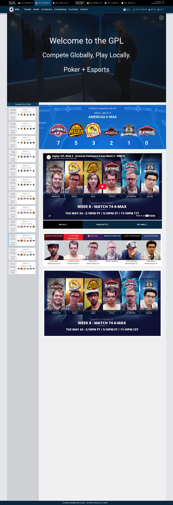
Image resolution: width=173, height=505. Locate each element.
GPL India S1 (129, 3)
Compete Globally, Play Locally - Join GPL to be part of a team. (85, 503)
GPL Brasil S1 (96, 3)
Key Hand (141, 225)
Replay (62, 225)
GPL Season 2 (27, 3)
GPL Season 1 (44, 3)
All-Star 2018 (61, 3)
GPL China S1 (113, 3)
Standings (60, 9)
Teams (27, 9)
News (36, 9)
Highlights (101, 225)
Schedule (46, 9)
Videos (84, 9)
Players (73, 9)
